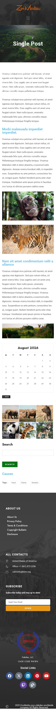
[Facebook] (9, 675)
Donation (35, 482)
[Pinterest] (37, 675)
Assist (13, 482)
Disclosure (12, 534)
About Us (12, 517)
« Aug (6, 397)
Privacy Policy (14, 521)
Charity (23, 482)
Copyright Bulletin (16, 530)
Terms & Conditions (17, 525)
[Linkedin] (28, 675)
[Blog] (32, 684)
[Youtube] (46, 675)
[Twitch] (23, 684)
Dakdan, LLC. (28, 657)
